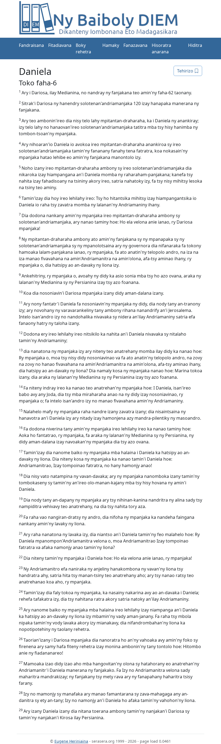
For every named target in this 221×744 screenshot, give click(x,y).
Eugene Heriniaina (71, 741)
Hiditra (195, 45)
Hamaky (110, 45)
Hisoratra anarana (161, 48)
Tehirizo (185, 71)
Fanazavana (135, 45)
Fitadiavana (59, 45)
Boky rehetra (83, 48)
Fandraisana (31, 45)
